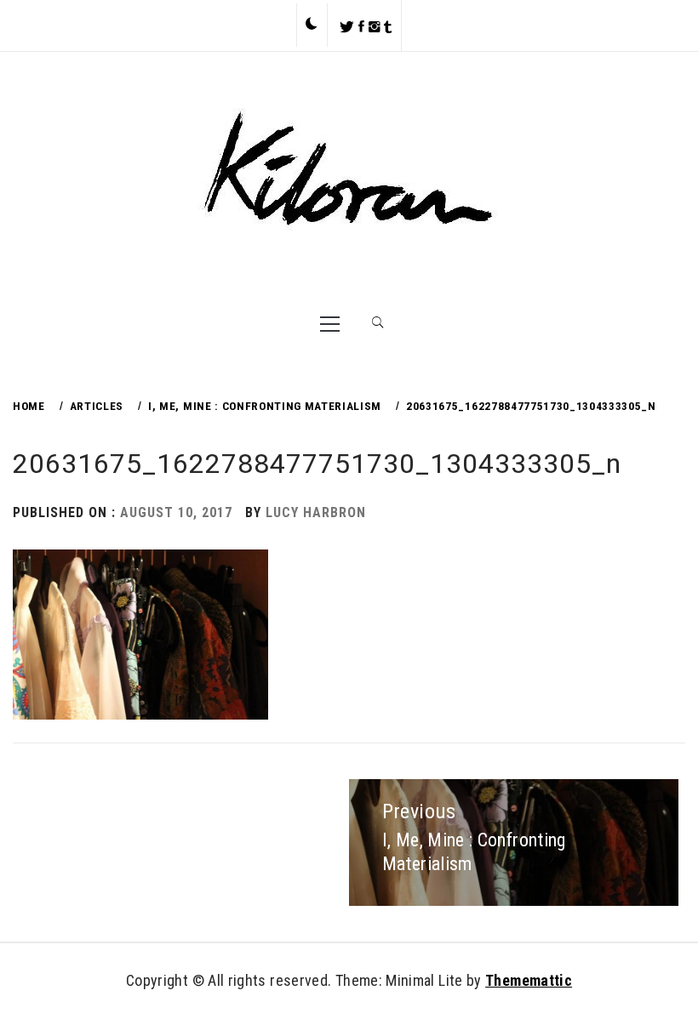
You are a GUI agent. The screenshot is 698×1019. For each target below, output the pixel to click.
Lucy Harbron (316, 512)
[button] (312, 25)
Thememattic (528, 980)
